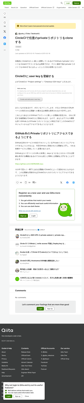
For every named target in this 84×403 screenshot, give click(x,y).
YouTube (44, 366)
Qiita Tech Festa (26, 366)
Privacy (4, 359)
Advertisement (6, 376)
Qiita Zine (64, 355)
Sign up (17, 396)
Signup (76, 3)
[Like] (4, 13)
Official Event (34, 7)
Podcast (44, 369)
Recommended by (31, 230)
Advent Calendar (27, 362)
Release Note (25, 352)
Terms (4, 355)
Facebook (44, 362)
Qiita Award (25, 369)
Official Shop (65, 359)
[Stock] (4, 22)
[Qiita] (7, 3)
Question (23, 7)
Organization (61, 7)
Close (27, 396)
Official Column (47, 7)
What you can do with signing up (30, 211)
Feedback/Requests (8, 369)
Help (3, 372)
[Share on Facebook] (4, 37)
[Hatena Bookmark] (4, 44)
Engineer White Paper (28, 372)
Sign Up (50, 309)
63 (5, 17)
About (4, 352)
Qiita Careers (74, 7)
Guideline (5, 362)
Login (68, 3)
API (22, 376)
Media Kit (5, 366)
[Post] (4, 31)
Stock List (14, 7)
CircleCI (18, 47)
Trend (7, 7)
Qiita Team (64, 352)
